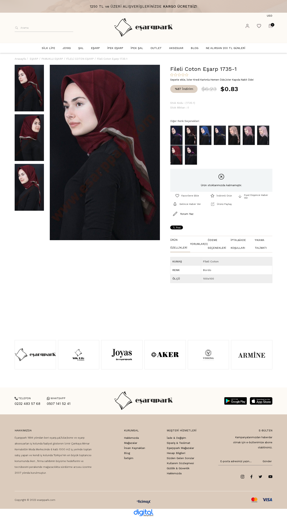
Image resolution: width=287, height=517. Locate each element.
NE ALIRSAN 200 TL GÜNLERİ (225, 48)
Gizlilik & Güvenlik (178, 468)
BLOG (194, 48)
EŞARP (95, 48)
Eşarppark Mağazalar (180, 447)
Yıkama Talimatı (261, 244)
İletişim (128, 458)
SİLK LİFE (48, 48)
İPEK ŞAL (137, 48)
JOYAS (66, 48)
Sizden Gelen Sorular (180, 458)
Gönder (266, 461)
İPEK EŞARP (115, 48)
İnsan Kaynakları (134, 447)
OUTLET (156, 48)
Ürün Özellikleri (178, 243)
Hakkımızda (131, 437)
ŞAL (81, 48)
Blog (127, 453)
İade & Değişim (176, 437)
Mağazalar (130, 442)
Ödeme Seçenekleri (217, 244)
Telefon (23, 398)
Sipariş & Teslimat (178, 442)
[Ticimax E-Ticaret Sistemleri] (144, 502)
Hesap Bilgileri (176, 453)
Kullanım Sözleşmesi (180, 463)
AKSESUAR (176, 48)
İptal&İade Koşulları (238, 244)
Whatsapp (56, 398)
